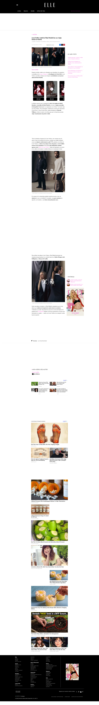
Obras (47, 663)
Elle (16, 657)
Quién (16, 663)
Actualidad (48, 672)
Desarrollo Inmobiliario (51, 665)
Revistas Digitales (75, 11)
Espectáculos (18, 664)
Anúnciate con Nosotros (77, 696)
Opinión (48, 660)
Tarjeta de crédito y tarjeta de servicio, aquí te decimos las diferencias (76, 280)
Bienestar (17, 679)
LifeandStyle (33, 682)
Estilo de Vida (18, 680)
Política (32, 684)
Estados (48, 659)
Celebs (32, 11)
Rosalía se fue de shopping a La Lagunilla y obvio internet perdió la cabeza (74, 63)
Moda (19, 11)
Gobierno (33, 685)
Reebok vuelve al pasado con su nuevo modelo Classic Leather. (77, 285)
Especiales (48, 675)
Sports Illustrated (35, 662)
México (32, 686)
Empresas (32, 673)
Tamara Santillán (35, 372)
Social (47, 680)
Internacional (34, 676)
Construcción (49, 664)
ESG (47, 678)
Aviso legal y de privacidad (57, 696)
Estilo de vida (41, 11)
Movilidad (48, 682)
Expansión (33, 672)
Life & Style (17, 683)
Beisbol (32, 664)
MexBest (17, 673)
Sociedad (48, 661)
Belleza (26, 11)
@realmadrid (41, 311)
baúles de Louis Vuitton (44, 147)
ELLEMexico (76, 692)
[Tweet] (62, 45)
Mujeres (32, 681)
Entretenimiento (18, 685)
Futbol (32, 663)
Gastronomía (18, 674)
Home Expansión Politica (36, 674)
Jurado (16, 681)
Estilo (16, 684)
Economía (33, 675)
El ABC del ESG (49, 685)
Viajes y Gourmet (19, 670)
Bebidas (16, 675)
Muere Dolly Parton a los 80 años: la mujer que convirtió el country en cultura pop (75, 72)
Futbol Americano (34, 665)
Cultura (17, 671)
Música (32, 659)
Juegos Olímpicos (44, 74)
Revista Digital (75, 313)
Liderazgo (48, 673)
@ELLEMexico (37, 374)
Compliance (67, 696)
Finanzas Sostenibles (50, 683)
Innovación (48, 684)
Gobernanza (48, 681)
